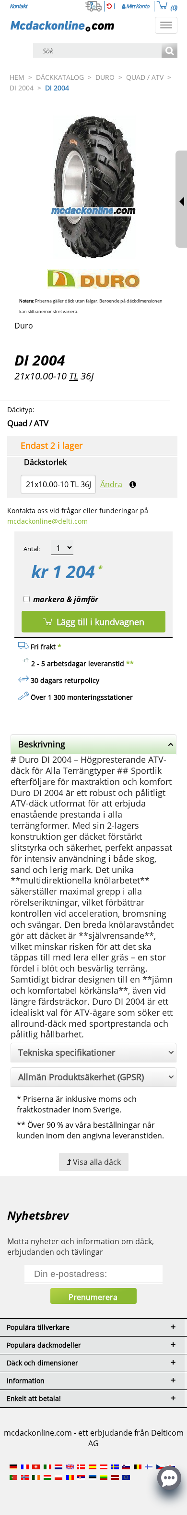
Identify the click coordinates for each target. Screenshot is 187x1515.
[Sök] (169, 51)
